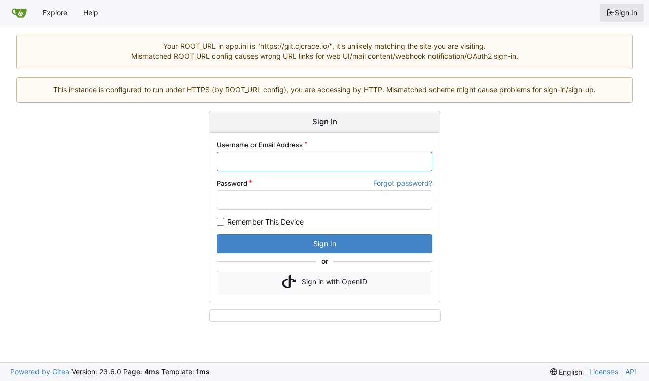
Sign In (626, 12)
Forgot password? (402, 183)
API (630, 371)
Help (90, 12)
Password (232, 183)
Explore (55, 12)
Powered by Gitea (39, 371)
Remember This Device (265, 222)
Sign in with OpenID (334, 281)
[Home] (19, 13)
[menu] (566, 372)
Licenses (603, 371)
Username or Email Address (260, 145)
